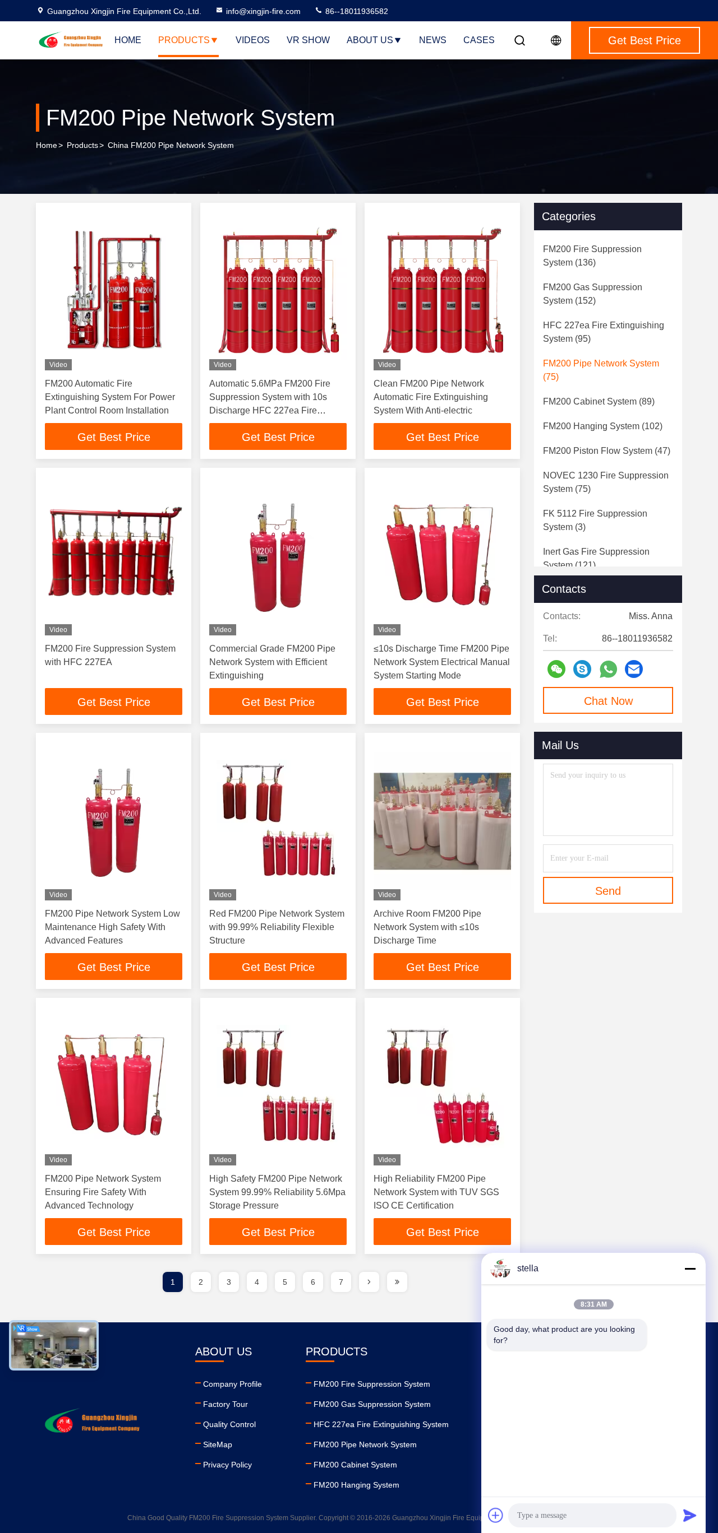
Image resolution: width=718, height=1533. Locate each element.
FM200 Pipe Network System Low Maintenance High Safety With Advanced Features (112, 927)
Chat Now (608, 701)
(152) (592, 293)
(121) (596, 558)
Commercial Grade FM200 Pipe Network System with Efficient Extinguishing (272, 662)
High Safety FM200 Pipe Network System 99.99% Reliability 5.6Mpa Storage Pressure (277, 1192)
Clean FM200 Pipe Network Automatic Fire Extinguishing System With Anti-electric (431, 397)
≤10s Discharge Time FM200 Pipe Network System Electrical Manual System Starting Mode (442, 662)
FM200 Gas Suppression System (372, 1404)
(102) (602, 426)
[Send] (690, 1515)
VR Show (308, 40)
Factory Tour (225, 1404)
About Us (370, 40)
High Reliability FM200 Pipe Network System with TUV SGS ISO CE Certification (436, 1192)
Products (184, 40)
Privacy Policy (227, 1464)
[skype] (582, 669)
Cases (479, 40)
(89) (599, 401)
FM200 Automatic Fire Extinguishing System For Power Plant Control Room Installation (110, 397)
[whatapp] (608, 669)
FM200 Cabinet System (355, 1464)
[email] (634, 669)
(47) (606, 451)
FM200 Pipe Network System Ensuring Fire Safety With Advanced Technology (103, 1192)
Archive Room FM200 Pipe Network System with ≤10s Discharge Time (427, 927)
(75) (601, 370)
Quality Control (229, 1424)
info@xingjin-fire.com (263, 11)
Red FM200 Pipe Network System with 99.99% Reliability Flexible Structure (276, 927)
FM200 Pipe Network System (365, 1444)
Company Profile (232, 1383)
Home (127, 40)
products (82, 145)
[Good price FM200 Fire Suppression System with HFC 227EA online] (113, 556)
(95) (603, 331)
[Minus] (690, 1268)
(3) (595, 520)
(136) (592, 255)
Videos (253, 40)
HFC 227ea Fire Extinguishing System (381, 1424)
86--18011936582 (355, 11)
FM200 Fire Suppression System (372, 1383)
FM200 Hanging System (356, 1484)
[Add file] (496, 1515)
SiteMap (217, 1444)
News (433, 40)
